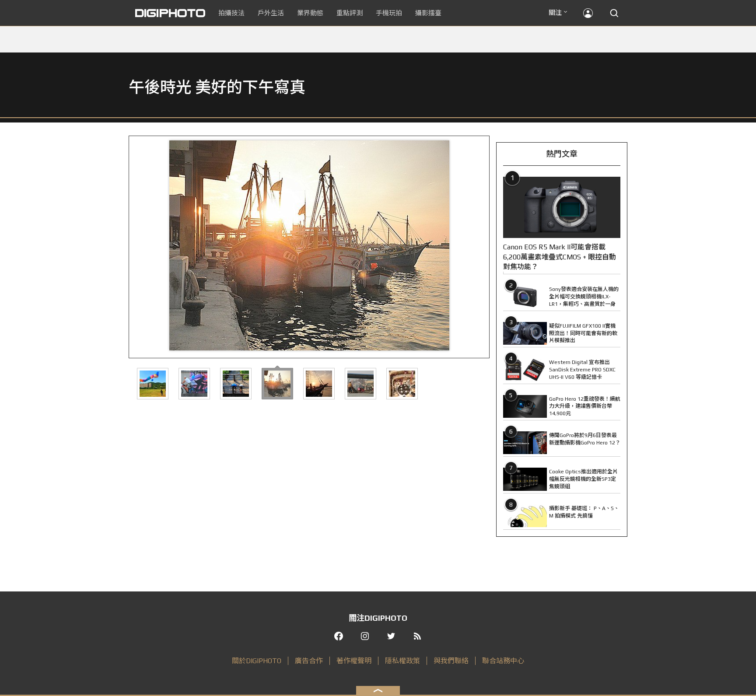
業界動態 (310, 13)
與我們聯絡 (451, 661)
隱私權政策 (402, 661)
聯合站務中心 (503, 661)
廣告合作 (309, 661)
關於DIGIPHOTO (256, 661)
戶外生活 (271, 13)
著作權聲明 (353, 661)
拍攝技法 (231, 13)
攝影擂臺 (428, 13)
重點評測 (349, 13)
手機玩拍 (389, 13)
